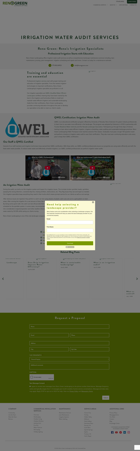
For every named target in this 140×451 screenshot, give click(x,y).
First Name (50, 227)
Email (48, 219)
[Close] (93, 202)
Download (70, 243)
